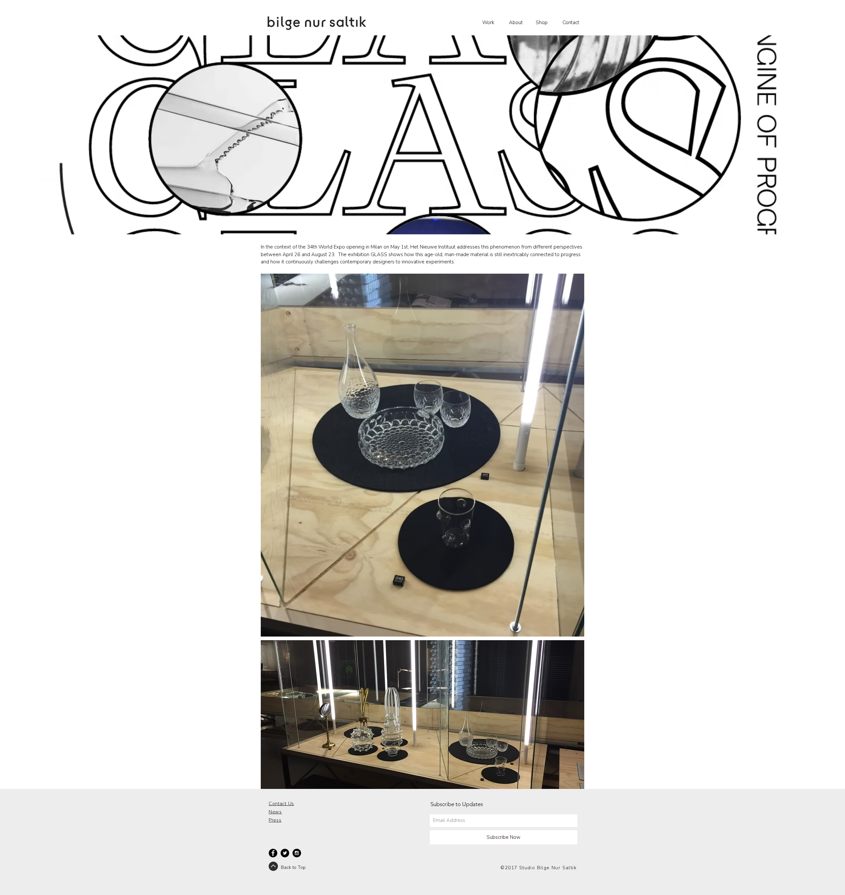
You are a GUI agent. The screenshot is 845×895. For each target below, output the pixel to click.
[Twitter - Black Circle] (285, 853)
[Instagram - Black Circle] (296, 853)
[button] (490, 23)
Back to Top (293, 867)
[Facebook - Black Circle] (273, 853)
